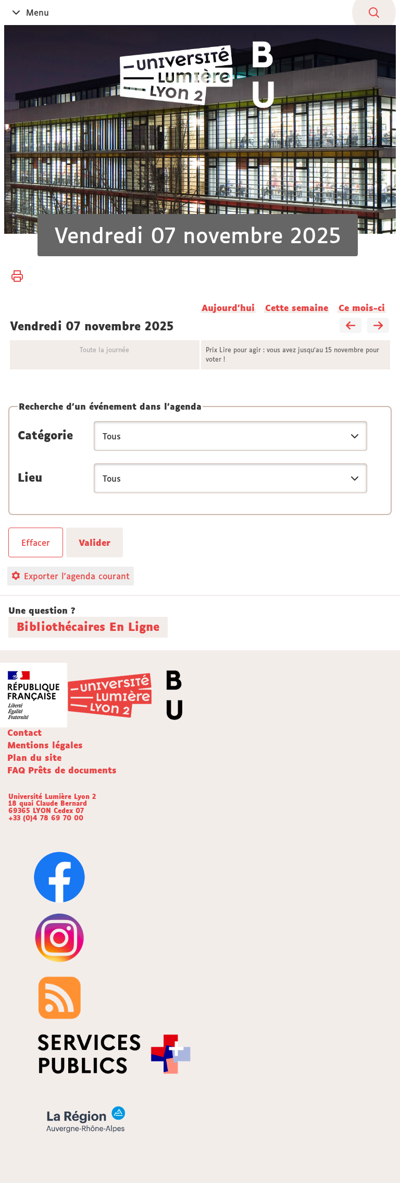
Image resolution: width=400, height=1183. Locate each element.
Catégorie (45, 435)
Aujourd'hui (228, 308)
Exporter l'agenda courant (77, 576)
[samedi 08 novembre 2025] (378, 326)
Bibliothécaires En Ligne (88, 627)
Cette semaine (296, 308)
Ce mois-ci (362, 308)
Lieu (30, 477)
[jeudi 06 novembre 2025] (350, 326)
